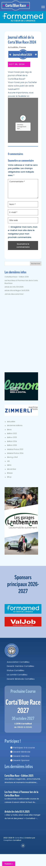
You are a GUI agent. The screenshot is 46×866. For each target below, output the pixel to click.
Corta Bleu (19, 838)
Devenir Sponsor (21, 760)
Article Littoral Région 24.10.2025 (17, 290)
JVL (8, 461)
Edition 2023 (12, 437)
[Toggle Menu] (43, 7)
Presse (22, 47)
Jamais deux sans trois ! (14, 294)
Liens (9, 465)
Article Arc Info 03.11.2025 (14, 287)
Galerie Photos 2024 (15, 453)
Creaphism (7, 840)
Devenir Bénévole (21, 751)
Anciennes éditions (14, 425)
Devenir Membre (21, 756)
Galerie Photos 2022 (15, 449)
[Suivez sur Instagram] (23, 846)
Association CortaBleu (18, 662)
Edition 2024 (12, 441)
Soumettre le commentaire (23, 245)
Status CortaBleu (15, 670)
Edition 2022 (12, 433)
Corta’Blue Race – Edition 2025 (17, 277)
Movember (11, 469)
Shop (9, 477)
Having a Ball (12, 457)
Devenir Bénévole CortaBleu (20, 678)
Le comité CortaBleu (17, 674)
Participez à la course (24, 747)
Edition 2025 (12, 445)
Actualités (13, 47)
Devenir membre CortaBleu (20, 666)
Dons (9, 429)
